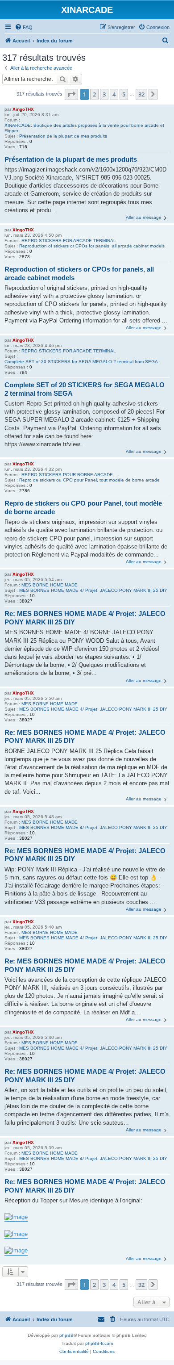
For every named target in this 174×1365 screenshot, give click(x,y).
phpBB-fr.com (99, 1343)
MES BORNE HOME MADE (49, 584)
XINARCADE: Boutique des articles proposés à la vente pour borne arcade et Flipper (84, 128)
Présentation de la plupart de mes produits (63, 136)
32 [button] (141, 94)
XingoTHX (23, 109)
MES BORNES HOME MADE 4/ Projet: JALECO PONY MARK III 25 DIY (93, 590)
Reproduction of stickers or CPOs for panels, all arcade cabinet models (92, 245)
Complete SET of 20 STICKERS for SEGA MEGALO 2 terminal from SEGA (81, 361)
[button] (71, 94)
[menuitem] (24, 27)
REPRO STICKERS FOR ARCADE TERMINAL (68, 240)
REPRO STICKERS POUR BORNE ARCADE (67, 474)
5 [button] (123, 94)
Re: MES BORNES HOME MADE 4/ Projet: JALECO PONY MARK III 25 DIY (85, 618)
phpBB (66, 1335)
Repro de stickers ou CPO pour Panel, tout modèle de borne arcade (89, 479)
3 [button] (104, 94)
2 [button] (94, 94)
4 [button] (114, 94)
